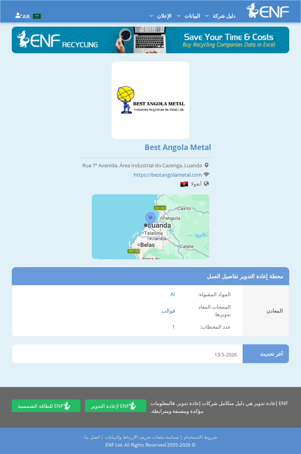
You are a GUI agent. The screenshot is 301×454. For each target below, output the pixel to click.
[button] (32, 16)
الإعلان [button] (164, 16)
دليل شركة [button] (224, 16)
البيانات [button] (191, 16)
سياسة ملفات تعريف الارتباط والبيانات (142, 437)
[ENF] (268, 10)
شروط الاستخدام (200, 437)
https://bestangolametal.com (168, 174)
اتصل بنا (92, 437)
